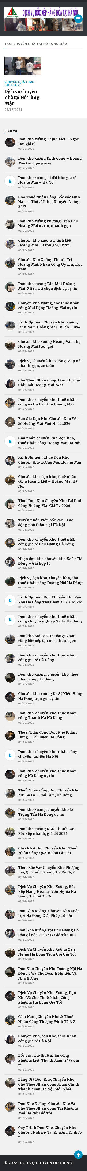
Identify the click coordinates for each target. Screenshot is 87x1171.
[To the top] (78, 1154)
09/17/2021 (13, 109)
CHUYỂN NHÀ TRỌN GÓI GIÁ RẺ (19, 83)
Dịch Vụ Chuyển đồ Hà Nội (46, 1163)
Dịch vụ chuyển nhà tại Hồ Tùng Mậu (21, 97)
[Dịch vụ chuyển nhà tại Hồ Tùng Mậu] (22, 66)
